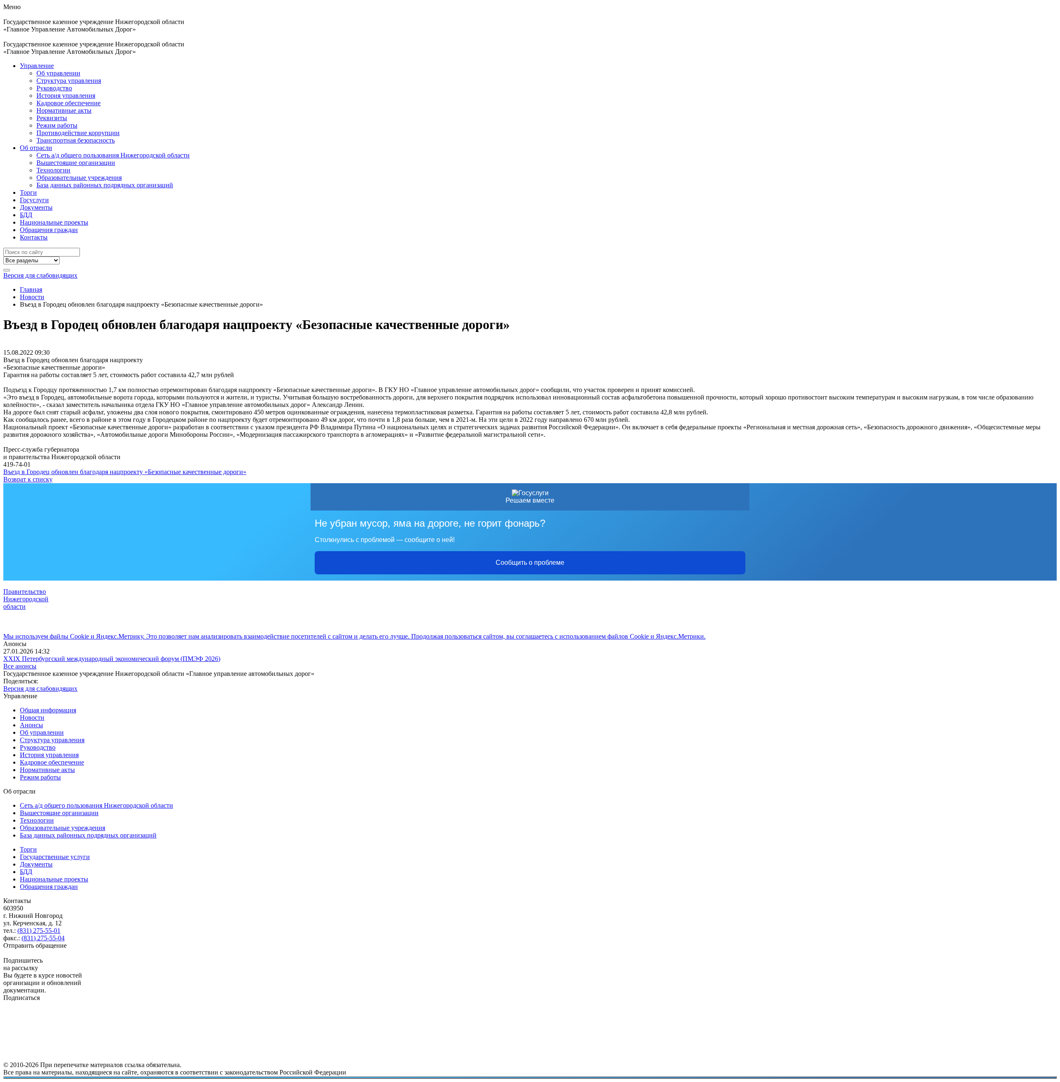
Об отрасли (36, 147)
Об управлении (58, 73)
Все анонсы (19, 666)
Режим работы (56, 125)
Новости (32, 717)
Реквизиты (51, 117)
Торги (28, 192)
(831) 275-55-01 (38, 930)
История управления (65, 95)
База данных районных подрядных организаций (104, 185)
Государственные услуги (55, 856)
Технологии (53, 170)
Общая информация (48, 710)
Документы (36, 207)
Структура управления (68, 80)
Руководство (54, 88)
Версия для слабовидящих (40, 275)
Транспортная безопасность (75, 140)
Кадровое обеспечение (68, 103)
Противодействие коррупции (78, 132)
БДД (26, 214)
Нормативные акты (64, 110)
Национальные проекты (54, 222)
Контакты (34, 237)
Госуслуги (34, 199)
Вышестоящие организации (75, 162)
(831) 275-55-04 (43, 938)
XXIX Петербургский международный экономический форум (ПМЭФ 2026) (111, 658)
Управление (37, 65)
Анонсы (31, 725)
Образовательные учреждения (79, 177)
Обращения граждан (49, 229)
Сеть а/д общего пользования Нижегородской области (113, 155)
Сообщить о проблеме (530, 562)
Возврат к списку (28, 479)
